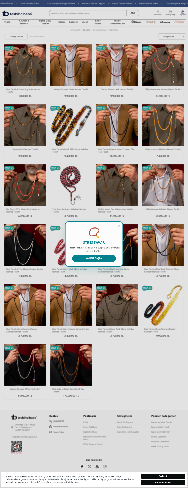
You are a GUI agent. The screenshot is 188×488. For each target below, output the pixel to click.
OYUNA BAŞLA (94, 258)
